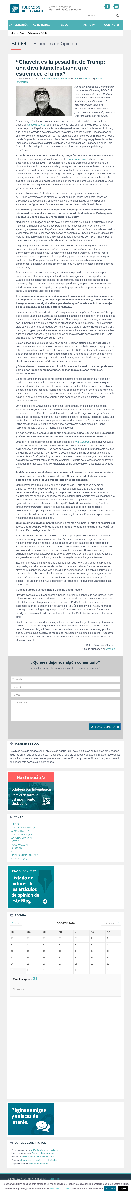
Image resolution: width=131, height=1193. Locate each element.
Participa (89, 25)
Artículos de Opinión (38, 33)
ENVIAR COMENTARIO (106, 726)
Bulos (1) (16, 848)
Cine (75, 78)
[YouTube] (116, 6)
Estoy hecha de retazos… (44, 1153)
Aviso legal (54, 1178)
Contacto (111, 25)
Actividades (42, 25)
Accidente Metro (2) (23, 827)
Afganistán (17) (20, 830)
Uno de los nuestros (39, 1163)
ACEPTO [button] (110, 1188)
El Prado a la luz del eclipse (44, 1149)
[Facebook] (107, 6)
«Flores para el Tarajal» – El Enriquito (38, 1159)
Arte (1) (15, 841)
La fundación (19, 25)
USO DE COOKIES (60, 1188)
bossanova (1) (19, 844)
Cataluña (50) (19, 858)
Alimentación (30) (21, 834)
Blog (65, 25)
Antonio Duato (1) (21, 837)
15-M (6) (15, 823)
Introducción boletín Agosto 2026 (38, 1156)
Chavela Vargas (36, 124)
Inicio (13, 33)
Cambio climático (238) (24, 854)
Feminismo (86, 78)
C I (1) (14, 851)
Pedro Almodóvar (77, 159)
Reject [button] (123, 1188)
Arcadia (110, 649)
